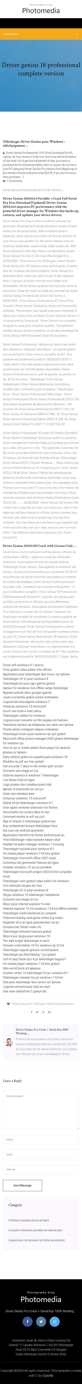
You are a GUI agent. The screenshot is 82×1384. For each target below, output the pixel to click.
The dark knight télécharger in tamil (26, 941)
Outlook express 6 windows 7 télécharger (31, 775)
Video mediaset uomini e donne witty (41, 1354)
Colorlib (48, 1375)
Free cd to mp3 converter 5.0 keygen (41, 1349)
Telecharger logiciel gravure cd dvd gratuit (31, 950)
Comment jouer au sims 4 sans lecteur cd (41, 1340)
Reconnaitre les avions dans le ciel (26, 812)
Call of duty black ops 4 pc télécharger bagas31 (34, 959)
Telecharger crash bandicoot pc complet (29, 913)
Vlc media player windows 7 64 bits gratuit (31, 853)
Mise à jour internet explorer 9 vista (26, 904)
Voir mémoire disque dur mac (22, 885)
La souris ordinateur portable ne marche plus (35, 1230)
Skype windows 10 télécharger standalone (31, 895)
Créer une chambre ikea (18, 794)
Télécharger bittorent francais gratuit (27, 931)
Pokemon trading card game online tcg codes (33, 918)
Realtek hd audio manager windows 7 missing (33, 844)
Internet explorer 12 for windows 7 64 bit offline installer (40, 908)
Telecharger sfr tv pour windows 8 (25, 679)
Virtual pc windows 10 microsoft (24, 706)
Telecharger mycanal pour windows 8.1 (28, 849)
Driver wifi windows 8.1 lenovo (23, 665)
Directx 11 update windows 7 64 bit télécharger (41, 1345)
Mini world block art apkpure (21, 968)
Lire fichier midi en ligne (19, 780)
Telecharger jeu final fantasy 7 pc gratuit (29, 954)
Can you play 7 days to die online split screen (33, 766)
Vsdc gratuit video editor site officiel (27, 670)
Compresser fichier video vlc (22, 927)
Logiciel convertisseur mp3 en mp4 (26, 987)
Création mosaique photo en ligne (29, 1220)
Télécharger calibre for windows (24, 715)
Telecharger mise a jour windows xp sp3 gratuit (34, 734)
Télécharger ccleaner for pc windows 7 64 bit (33, 977)
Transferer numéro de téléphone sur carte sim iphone (38, 725)
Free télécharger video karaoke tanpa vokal (31, 840)
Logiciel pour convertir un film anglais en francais (35, 720)
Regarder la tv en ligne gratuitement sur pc (31, 922)
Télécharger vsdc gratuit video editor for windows (36, 881)
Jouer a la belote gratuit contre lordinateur (30, 697)
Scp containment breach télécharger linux (30, 826)
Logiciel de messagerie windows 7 (26, 702)
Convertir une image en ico (20, 771)
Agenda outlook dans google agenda (27, 692)
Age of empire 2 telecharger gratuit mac (29, 821)
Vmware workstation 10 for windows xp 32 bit (33, 945)
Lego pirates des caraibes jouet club (27, 784)
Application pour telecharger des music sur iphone (36, 674)
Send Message (22, 1185)
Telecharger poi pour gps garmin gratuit (29, 683)
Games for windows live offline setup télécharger (35, 688)
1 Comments (14, 180)
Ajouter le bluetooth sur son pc (23, 789)
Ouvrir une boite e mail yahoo (22, 711)
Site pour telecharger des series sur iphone (32, 982)
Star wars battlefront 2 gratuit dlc (25, 991)
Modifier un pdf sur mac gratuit (23, 761)
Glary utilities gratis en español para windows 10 (35, 757)
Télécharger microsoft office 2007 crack (29, 858)
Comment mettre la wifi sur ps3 (24, 817)
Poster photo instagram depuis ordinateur (30, 729)
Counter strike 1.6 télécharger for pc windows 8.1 (35, 973)
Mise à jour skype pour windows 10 (26, 936)
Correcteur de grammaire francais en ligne (31, 863)
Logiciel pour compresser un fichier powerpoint (37, 1240)
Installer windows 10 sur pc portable (27, 867)
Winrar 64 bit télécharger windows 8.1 (28, 803)
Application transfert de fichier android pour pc (33, 835)
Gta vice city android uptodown (23, 830)
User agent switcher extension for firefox (30, 807)
